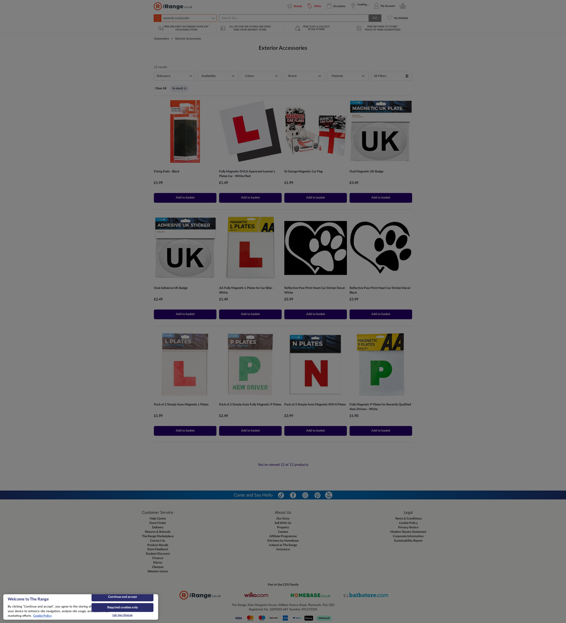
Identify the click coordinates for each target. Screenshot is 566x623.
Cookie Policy (42, 615)
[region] (80, 607)
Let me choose (122, 615)
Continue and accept (122, 596)
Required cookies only (122, 607)
